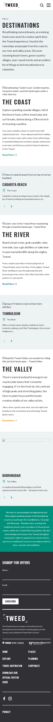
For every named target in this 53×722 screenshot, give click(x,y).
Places (32, 652)
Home (5, 652)
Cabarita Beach (14, 184)
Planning (33, 659)
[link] (13, 643)
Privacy (6, 712)
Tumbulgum (11, 313)
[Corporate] (15, 618)
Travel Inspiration (12, 666)
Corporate (34, 666)
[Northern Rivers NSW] (40, 643)
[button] (11, 206)
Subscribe (10, 601)
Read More (8, 154)
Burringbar (11, 475)
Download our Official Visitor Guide (10, 677)
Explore (6, 659)
